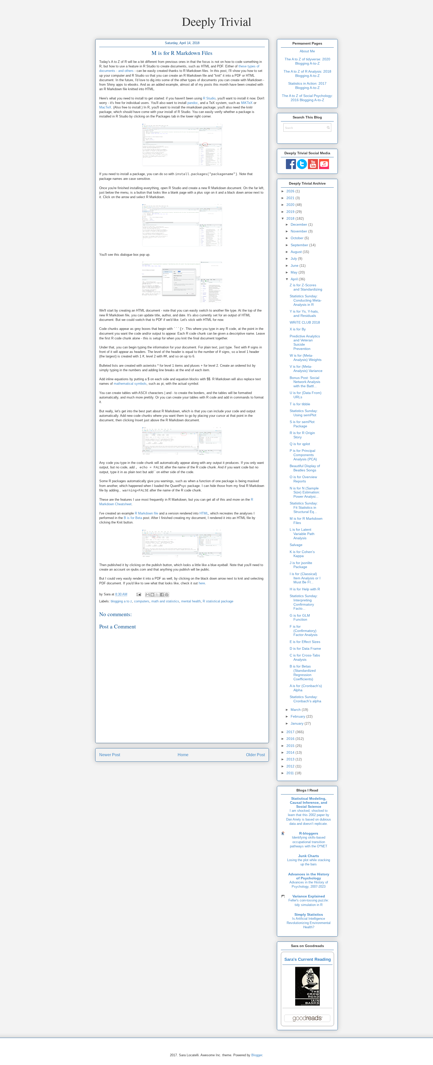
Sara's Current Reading (307, 959)
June (295, 265)
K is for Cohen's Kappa (302, 554)
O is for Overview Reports (303, 479)
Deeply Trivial (216, 21)
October (297, 238)
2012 (290, 766)
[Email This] (147, 594)
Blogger (256, 1055)
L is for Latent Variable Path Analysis (302, 533)
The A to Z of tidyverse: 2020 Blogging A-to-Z (307, 61)
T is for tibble (300, 404)
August (297, 252)
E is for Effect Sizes (305, 642)
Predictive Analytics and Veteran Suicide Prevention (305, 342)
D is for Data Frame (305, 648)
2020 (290, 205)
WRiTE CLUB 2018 (305, 322)
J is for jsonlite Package (301, 565)
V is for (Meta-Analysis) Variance (306, 368)
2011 (290, 773)
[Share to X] (157, 594)
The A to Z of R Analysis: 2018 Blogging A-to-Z (307, 73)
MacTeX (105, 107)
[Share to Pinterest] (166, 594)
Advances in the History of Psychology (308, 876)
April (295, 279)
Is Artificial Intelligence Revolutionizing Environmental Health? (309, 923)
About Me (307, 51)
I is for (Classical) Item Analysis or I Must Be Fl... (305, 578)
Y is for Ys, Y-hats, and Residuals (304, 313)
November (299, 231)
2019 (290, 212)
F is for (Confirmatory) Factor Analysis (303, 630)
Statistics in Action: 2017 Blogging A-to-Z (307, 85)
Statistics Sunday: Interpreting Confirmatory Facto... (304, 602)
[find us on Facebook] (291, 168)
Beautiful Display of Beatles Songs (305, 468)
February (298, 716)
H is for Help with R (305, 589)
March (296, 710)
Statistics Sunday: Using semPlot (304, 413)
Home (183, 755)
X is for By (298, 329)
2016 (290, 739)
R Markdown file (146, 513)
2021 (290, 198)
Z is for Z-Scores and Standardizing (306, 287)
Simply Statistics (308, 914)
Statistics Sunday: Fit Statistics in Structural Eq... (304, 507)
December (299, 224)
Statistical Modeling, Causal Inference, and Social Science (308, 802)
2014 (290, 752)
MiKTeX (247, 103)
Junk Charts (308, 856)
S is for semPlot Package (302, 424)
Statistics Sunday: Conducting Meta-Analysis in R (306, 300)
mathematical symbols (130, 383)
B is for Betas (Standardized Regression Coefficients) (303, 672)
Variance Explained (308, 896)
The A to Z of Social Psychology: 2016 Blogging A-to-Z (307, 98)
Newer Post (109, 755)
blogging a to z (121, 601)
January (297, 723)
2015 (290, 746)
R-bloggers (308, 833)
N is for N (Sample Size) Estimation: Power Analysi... (305, 492)
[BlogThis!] (152, 594)
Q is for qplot (300, 444)
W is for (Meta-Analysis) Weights (305, 357)
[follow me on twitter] (302, 168)
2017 (290, 732)
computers (141, 601)
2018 (290, 218)
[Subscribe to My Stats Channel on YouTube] (313, 168)
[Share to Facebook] (161, 594)
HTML (203, 513)
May (294, 272)
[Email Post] (138, 594)
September (300, 245)
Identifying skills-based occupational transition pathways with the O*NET (308, 842)
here (202, 583)
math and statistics (165, 601)
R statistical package (218, 601)
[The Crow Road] (307, 1004)
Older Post (255, 755)
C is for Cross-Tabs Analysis (305, 657)
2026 (290, 191)
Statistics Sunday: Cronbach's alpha (305, 699)
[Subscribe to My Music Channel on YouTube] (324, 168)
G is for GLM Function (300, 617)
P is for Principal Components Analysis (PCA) (303, 455)
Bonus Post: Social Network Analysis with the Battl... (305, 382)
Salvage (296, 545)
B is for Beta (133, 518)
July (294, 258)
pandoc (192, 103)
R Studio (209, 98)
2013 (290, 759)
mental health (191, 601)
